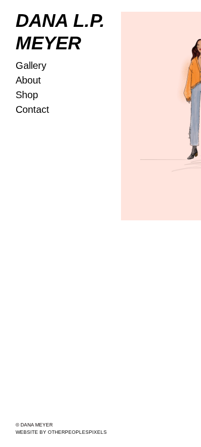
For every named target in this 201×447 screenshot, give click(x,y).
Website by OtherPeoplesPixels (61, 432)
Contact (32, 109)
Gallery (31, 65)
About (28, 80)
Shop (27, 94)
